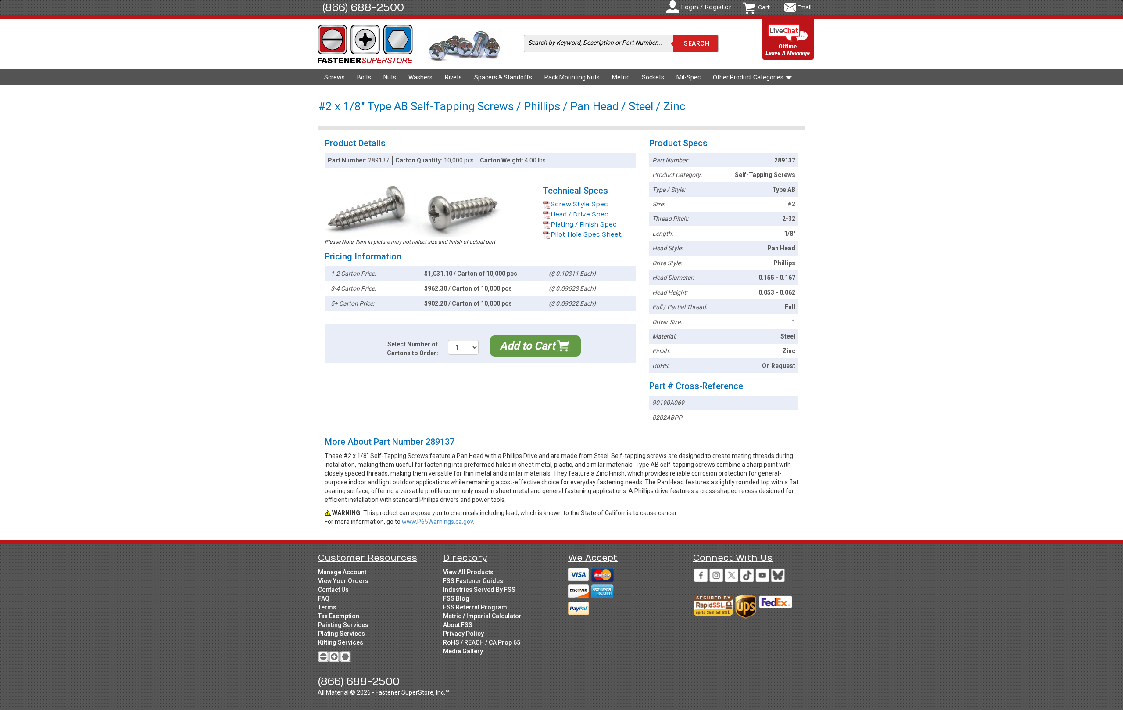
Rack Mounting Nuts (572, 77)
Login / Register (706, 7)
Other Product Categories (749, 77)
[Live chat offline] (788, 39)
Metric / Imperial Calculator (482, 616)
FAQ (323, 598)
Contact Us (333, 589)
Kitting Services (340, 642)
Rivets (453, 77)
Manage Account (342, 572)
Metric (620, 77)
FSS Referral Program (475, 607)
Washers (420, 77)
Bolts (364, 77)
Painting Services (343, 624)
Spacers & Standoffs (503, 77)
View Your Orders (343, 580)
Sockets (653, 77)
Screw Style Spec (579, 204)
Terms (327, 607)
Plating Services (341, 633)
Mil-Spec (688, 77)
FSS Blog (456, 598)
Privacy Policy (463, 633)
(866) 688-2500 (363, 7)
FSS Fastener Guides (473, 580)
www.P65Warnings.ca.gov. (438, 521)
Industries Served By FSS (479, 589)
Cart (764, 7)
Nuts (389, 77)
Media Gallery (463, 651)
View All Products (468, 572)
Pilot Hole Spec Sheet (586, 234)
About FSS (457, 624)
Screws (334, 77)
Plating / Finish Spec (584, 224)
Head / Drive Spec (579, 214)
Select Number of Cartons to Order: (412, 349)
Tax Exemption (338, 616)
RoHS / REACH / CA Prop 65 (481, 642)
